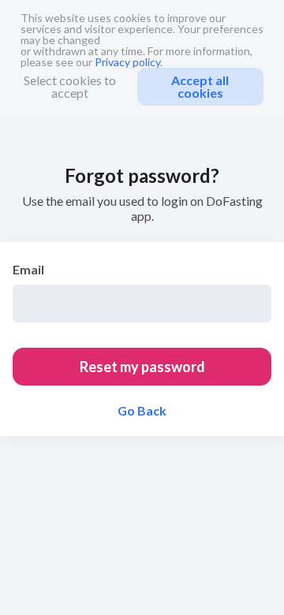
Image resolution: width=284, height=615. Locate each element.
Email (28, 269)
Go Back (142, 410)
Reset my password (142, 366)
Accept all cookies (200, 86)
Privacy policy (127, 62)
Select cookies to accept (70, 86)
